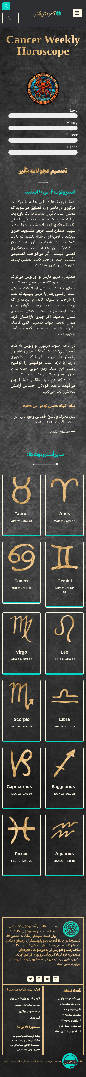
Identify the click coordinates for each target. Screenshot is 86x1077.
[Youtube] (47, 979)
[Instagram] (56, 979)
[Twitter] (30, 979)
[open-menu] (77, 13)
